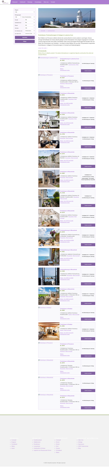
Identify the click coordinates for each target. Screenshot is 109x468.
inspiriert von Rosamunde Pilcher (42, 450)
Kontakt (53, 2)
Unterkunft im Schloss (39, 448)
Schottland (14, 444)
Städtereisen (37, 442)
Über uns (46, 2)
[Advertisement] (44, 427)
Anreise (16, 28)
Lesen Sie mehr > (42, 48)
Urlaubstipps (38, 2)
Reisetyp (30, 2)
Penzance (62, 83)
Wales (13, 446)
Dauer (16, 25)
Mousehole (71, 99)
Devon (57, 442)
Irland (12, 448)
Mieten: (62, 68)
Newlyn (70, 314)
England (13, 442)
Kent (57, 446)
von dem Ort (18, 33)
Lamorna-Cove (71, 64)
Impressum (81, 444)
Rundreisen (37, 444)
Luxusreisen (37, 446)
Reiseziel (14, 2)
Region (16, 10)
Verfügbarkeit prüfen (65, 70)
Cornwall (13, 440)
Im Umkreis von (18, 30)
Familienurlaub (38, 440)
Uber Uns (80, 440)
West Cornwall (68, 83)
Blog (79, 448)
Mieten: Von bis (66, 103)
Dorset (57, 444)
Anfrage (80, 442)
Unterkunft (22, 2)
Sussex (58, 448)
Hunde (16, 19)
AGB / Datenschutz (83, 446)
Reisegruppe (18, 14)
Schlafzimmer (18, 22)
